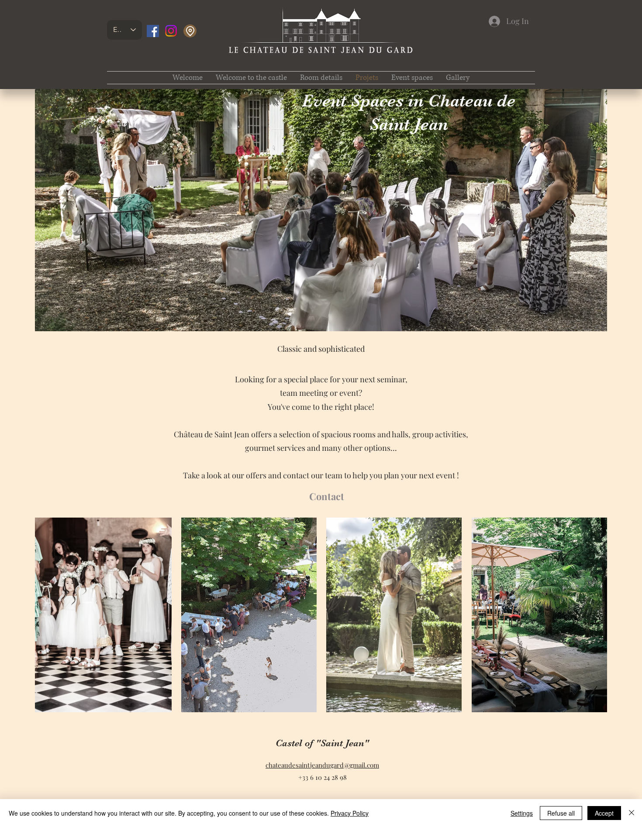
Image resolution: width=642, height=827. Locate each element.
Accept (604, 813)
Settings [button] (522, 813)
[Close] (631, 813)
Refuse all (561, 813)
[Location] (190, 31)
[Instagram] (171, 30)
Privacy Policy (350, 813)
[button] (321, 78)
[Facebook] (153, 31)
